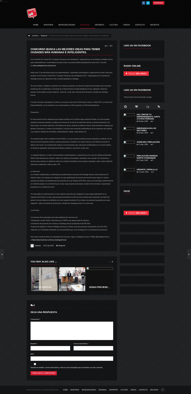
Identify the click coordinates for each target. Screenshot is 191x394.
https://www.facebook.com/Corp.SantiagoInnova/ (49, 240)
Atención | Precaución (148, 142)
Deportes (99, 25)
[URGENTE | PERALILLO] (129, 173)
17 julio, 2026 (143, 144)
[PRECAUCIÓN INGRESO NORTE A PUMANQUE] (129, 160)
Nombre (34, 344)
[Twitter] (148, 3)
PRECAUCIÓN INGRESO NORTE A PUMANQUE (147, 157)
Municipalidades (66, 25)
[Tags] (158, 106)
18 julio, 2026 (143, 133)
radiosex (38, 246)
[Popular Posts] (136, 106)
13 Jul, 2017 (49, 246)
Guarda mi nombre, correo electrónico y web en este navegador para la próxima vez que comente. (67, 367)
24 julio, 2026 (143, 121)
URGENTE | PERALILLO (147, 169)
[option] (44, 279)
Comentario (35, 319)
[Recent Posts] (125, 106)
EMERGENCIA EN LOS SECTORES (146, 129)
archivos (154, 25)
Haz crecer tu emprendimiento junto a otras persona (148, 116)
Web (32, 354)
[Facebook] (143, 3)
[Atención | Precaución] (129, 146)
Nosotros (48, 25)
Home (35, 25)
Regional (85, 25)
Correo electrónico (81, 344)
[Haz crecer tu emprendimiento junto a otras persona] (129, 119)
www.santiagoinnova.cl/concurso (44, 66)
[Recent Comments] (147, 106)
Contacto (140, 25)
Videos (126, 25)
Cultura (113, 25)
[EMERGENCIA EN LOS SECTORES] (129, 132)
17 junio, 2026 (143, 172)
